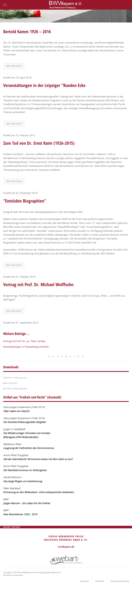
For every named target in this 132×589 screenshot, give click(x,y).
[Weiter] (82, 356)
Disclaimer (99, 581)
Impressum (84, 581)
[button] (5, 5)
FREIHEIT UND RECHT (15, 378)
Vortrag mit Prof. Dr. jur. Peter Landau (24, 341)
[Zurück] (49, 356)
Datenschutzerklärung (120, 581)
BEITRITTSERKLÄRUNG (15, 388)
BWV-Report (10, 383)
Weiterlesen (14, 66)
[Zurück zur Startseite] (66, 5)
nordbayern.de (66, 546)
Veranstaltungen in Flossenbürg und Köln (26, 346)
